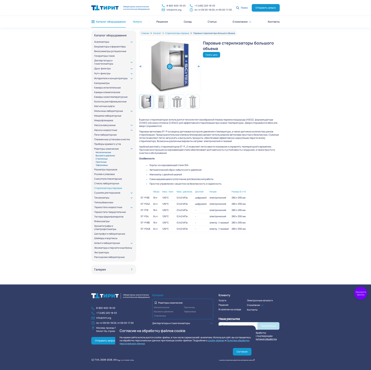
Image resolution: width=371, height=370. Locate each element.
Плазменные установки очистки (112, 139)
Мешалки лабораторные (107, 115)
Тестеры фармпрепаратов (108, 216)
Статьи (212, 21)
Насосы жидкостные (105, 130)
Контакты (274, 21)
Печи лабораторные (105, 134)
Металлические (103, 152)
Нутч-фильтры (102, 73)
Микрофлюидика (103, 120)
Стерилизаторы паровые (108, 188)
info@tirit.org (174, 9)
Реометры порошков (105, 169)
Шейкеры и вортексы (105, 238)
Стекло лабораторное (106, 183)
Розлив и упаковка (104, 174)
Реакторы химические (106, 148)
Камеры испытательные (107, 87)
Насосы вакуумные (105, 125)
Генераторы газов (104, 55)
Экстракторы (101, 252)
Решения (162, 21)
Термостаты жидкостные (108, 207)
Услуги (222, 300)
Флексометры (102, 221)
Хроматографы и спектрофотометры (105, 227)
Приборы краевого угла (107, 144)
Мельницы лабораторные (108, 111)
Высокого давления (105, 155)
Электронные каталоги (260, 300)
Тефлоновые (102, 165)
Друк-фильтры (102, 68)
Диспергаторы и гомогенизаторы (103, 62)
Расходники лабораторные (109, 257)
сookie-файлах (216, 340)
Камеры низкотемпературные (111, 96)
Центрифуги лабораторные (109, 233)
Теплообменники (103, 202)
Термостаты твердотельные (110, 212)
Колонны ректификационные (110, 101)
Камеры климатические (107, 92)
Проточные (101, 161)
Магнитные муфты (104, 106)
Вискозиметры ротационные (110, 51)
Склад (188, 21)
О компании (240, 21)
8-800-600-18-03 (176, 5)
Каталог (158, 295)
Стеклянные (102, 158)
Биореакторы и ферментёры (110, 46)
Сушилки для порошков (107, 192)
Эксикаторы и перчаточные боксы (113, 247)
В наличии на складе (230, 309)
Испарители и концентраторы (111, 78)
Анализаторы (101, 41)
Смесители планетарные (108, 178)
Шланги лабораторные (107, 243)
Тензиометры (101, 197)
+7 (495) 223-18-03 (204, 5)
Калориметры (102, 83)
